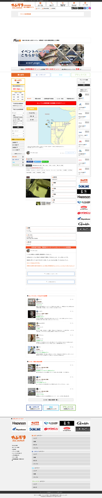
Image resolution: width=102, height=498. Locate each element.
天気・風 (32, 116)
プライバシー (53, 492)
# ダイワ (38, 170)
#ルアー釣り (66, 265)
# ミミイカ (53, 170)
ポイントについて (43, 492)
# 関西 (43, 172)
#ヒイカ (55, 265)
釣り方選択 (15, 145)
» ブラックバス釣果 (15, 451)
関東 (22, 94)
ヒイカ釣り (46, 165)
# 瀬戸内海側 (28, 172)
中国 (22, 97)
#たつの (43, 265)
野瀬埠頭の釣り (71, 98)
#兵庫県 (32, 265)
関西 (18, 97)
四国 (14, 99)
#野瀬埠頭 (50, 265)
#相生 (46, 265)
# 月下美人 (70, 170)
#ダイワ (29, 263)
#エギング (71, 265)
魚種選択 (15, 142)
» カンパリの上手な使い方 (17, 453)
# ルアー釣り (59, 170)
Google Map (32, 112)
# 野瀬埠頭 (39, 172)
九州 (18, 99)
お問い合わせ (59, 492)
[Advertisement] (51, 27)
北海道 (13, 94)
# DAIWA (28, 170)
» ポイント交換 (15, 457)
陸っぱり (14, 112)
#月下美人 (37, 263)
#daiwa (33, 263)
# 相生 (34, 172)
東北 (18, 94)
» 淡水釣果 (14, 449)
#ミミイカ (60, 265)
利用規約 (49, 492)
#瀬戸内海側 (37, 265)
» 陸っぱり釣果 (15, 445)
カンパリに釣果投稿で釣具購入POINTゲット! (51, 103)
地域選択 (15, 147)
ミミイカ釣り (53, 165)
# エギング (33, 170)
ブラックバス (15, 135)
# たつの (43, 170)
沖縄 (22, 99)
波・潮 (31, 119)
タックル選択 (16, 150)
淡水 (13, 133)
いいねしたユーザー (70, 152)
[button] (48, 188)
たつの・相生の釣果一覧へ (51, 400)
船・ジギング (15, 131)
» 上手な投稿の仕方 (15, 455)
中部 (14, 97)
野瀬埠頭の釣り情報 (37, 165)
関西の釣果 (38, 98)
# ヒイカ (48, 170)
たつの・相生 (60, 98)
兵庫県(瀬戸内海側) (48, 98)
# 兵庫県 (65, 170)
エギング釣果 (60, 165)
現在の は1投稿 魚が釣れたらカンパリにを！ (51, 69)
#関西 (28, 265)
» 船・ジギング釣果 (15, 447)
